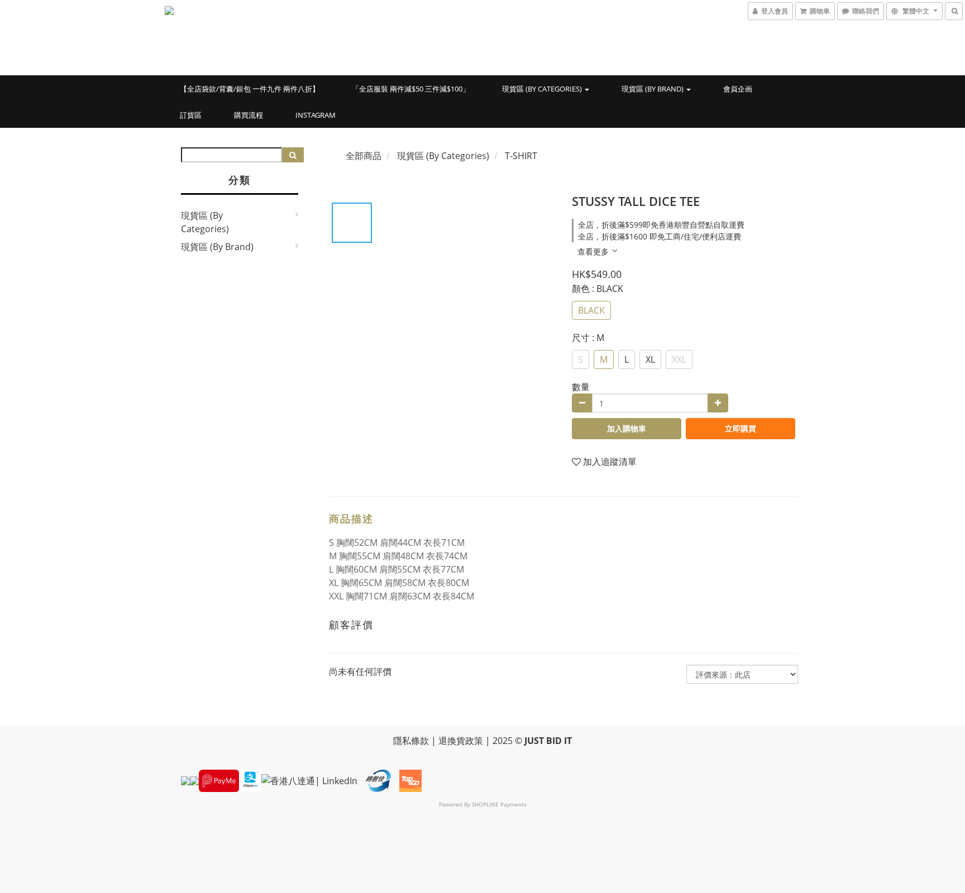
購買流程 (248, 115)
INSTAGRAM (315, 115)
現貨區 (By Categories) (543, 89)
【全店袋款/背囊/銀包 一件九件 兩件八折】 (249, 89)
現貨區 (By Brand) (653, 89)
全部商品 (363, 156)
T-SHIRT (521, 156)
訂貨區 (191, 115)
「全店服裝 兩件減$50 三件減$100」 (411, 89)
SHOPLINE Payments (499, 804)
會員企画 (737, 89)
